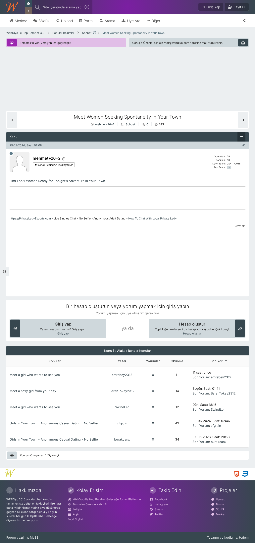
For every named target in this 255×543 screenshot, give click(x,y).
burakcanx (122, 439)
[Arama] (37, 7)
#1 (243, 145)
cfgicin (122, 423)
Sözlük (220, 509)
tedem (244, 537)
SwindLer (122, 407)
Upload (220, 499)
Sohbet (86, 32)
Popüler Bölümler (63, 32)
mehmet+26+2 (104, 124)
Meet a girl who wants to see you (35, 375)
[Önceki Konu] (12, 120)
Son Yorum (200, 377)
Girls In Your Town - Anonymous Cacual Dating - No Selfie (54, 439)
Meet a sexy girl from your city (33, 391)
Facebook (161, 499)
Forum (220, 504)
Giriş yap (63, 333)
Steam (159, 509)
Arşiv (76, 514)
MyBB (34, 537)
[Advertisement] (125, 83)
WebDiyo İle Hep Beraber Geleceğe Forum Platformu (25, 32)
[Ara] (86, 7)
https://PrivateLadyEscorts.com (30, 218)
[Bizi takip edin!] (244, 20)
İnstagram (161, 504)
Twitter (159, 514)
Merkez (221, 514)
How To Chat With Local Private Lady (152, 218)
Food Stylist (75, 519)
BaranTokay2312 (122, 391)
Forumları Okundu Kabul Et (90, 504)
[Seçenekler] (241, 137)
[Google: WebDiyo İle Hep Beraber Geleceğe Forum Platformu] (28, 3)
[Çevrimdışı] (11, 153)
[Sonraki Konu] (243, 120)
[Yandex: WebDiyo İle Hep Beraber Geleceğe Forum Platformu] (28, 10)
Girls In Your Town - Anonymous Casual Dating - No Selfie (54, 423)
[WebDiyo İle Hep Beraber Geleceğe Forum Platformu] (12, 7)
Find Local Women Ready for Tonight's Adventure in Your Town (57, 181)
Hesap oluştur (192, 333)
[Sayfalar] (94, 32)
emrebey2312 (122, 375)
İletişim (77, 509)
